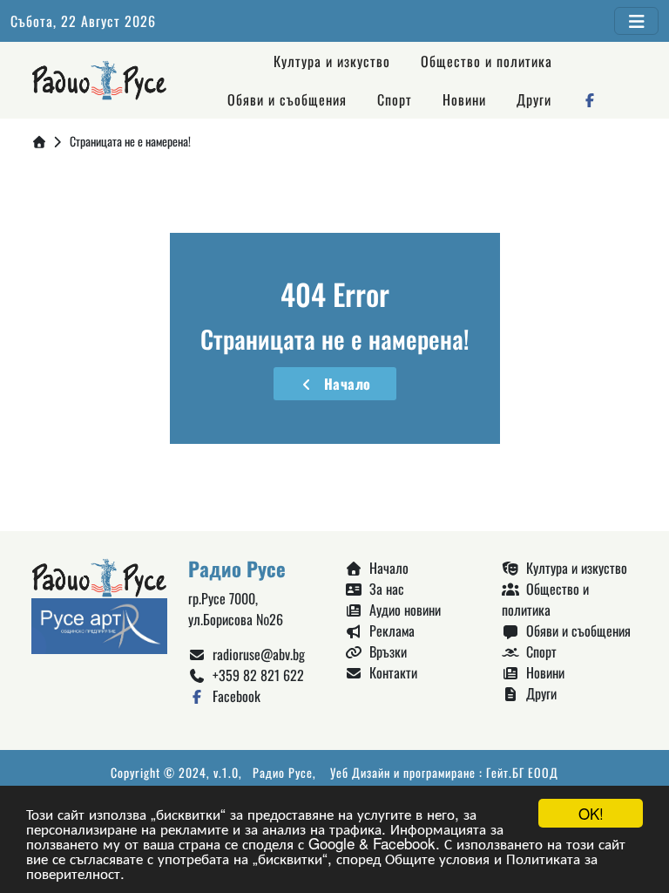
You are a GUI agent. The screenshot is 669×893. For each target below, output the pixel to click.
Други (534, 99)
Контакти (389, 672)
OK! (591, 813)
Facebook (233, 695)
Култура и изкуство (332, 61)
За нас (383, 588)
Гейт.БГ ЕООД (522, 772)
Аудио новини (401, 609)
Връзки (384, 651)
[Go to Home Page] (39, 141)
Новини (464, 99)
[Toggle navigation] (636, 21)
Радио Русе (283, 772)
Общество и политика (486, 61)
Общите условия (437, 858)
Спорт (394, 99)
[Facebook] (590, 99)
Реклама (388, 630)
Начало (343, 383)
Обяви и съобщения (287, 99)
